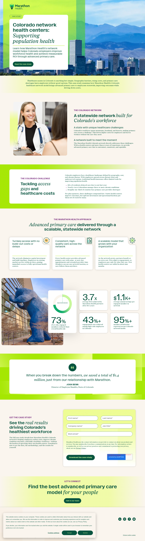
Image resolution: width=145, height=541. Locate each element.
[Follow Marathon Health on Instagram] (124, 519)
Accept (69, 533)
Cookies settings (53, 533)
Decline (85, 533)
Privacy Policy (81, 448)
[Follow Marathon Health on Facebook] (129, 519)
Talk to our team (72, 501)
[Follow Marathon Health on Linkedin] (119, 519)
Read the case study (23, 64)
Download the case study (80, 457)
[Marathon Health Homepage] (19, 6)
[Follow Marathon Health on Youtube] (134, 519)
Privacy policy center (129, 535)
